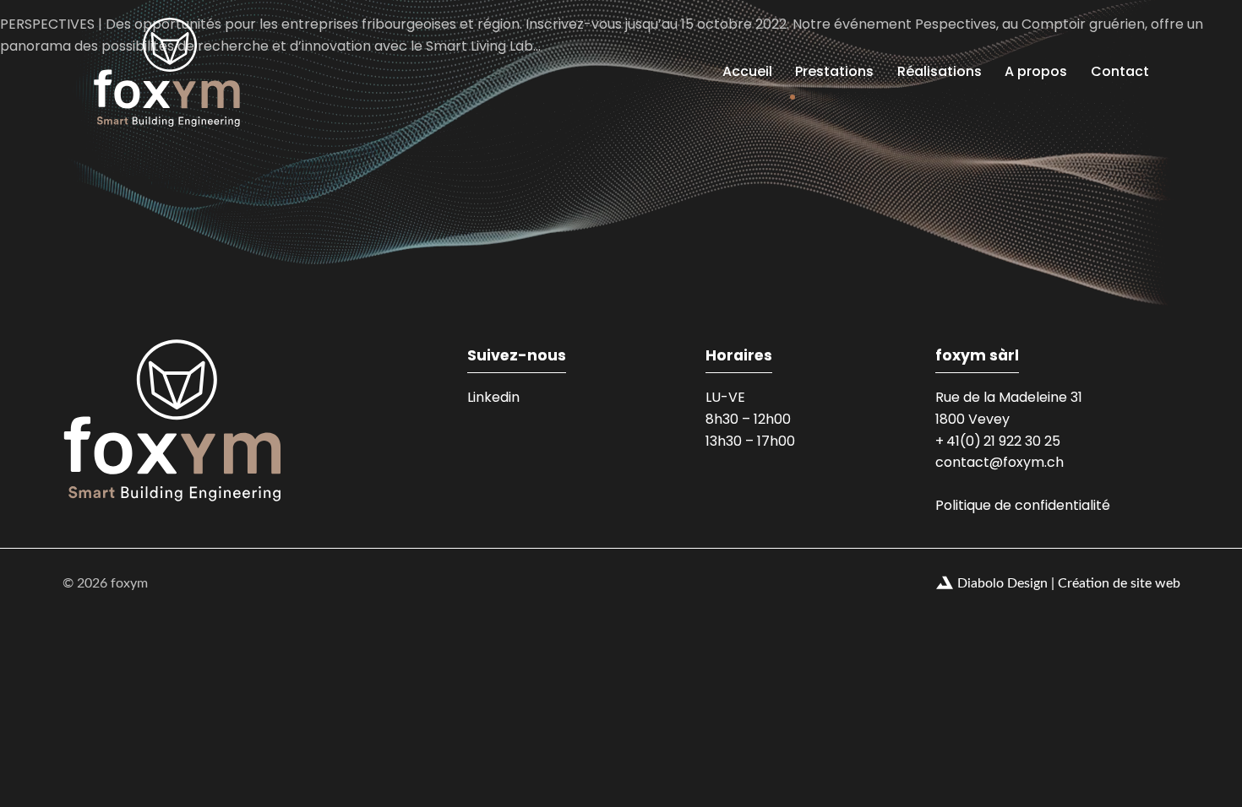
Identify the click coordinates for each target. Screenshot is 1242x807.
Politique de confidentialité (1022, 505)
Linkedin (493, 397)
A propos (1036, 71)
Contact (1120, 71)
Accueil (747, 71)
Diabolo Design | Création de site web (1068, 583)
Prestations (834, 71)
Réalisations (939, 71)
